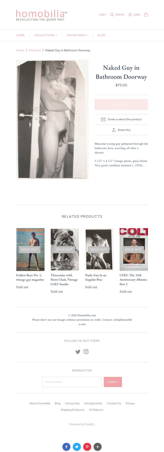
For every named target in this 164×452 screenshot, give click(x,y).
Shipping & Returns (73, 410)
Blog (102, 35)
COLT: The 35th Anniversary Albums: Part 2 (133, 279)
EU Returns (96, 410)
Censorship (72, 403)
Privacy (130, 403)
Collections (44, 35)
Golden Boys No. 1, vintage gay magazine (30, 277)
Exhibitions (76, 35)
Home (20, 35)
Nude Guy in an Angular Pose (95, 277)
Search (119, 14)
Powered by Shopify (81, 424)
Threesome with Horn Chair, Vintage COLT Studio (64, 279)
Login (136, 14)
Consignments (93, 403)
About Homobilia (39, 403)
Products (35, 50)
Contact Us (114, 403)
